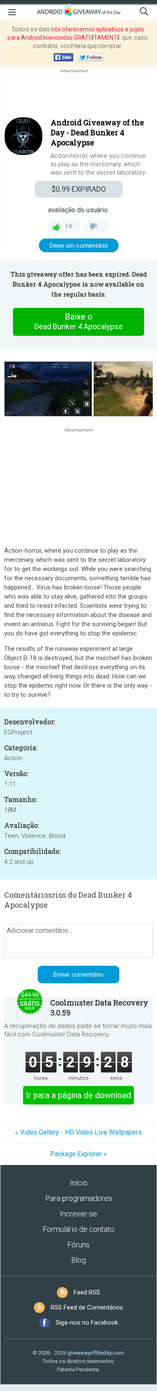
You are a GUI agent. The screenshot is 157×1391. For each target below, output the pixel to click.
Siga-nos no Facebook (87, 1322)
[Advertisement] (78, 95)
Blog (78, 1260)
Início (79, 1182)
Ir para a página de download (78, 1095)
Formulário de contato (78, 1229)
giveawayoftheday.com (95, 1353)
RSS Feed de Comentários (87, 1307)
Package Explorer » (78, 1154)
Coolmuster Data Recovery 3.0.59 (99, 1008)
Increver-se (78, 1213)
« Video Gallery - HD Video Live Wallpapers (78, 1132)
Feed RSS (87, 1292)
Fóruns (78, 1244)
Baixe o (78, 321)
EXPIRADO (78, 189)
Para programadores (78, 1198)
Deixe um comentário (78, 245)
